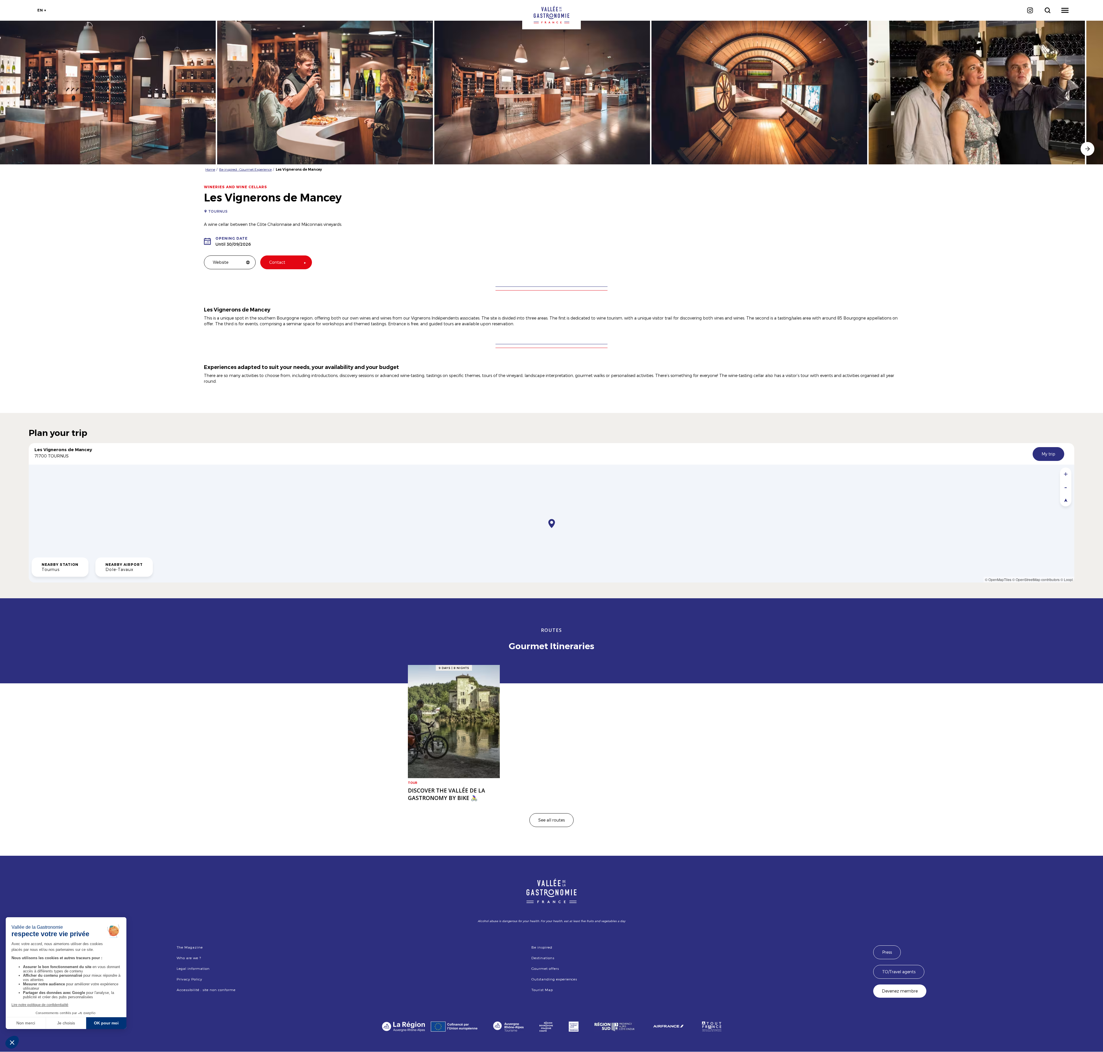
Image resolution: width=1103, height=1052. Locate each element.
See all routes (551, 820)
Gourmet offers (545, 968)
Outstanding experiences (554, 979)
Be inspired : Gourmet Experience (245, 169)
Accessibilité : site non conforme (206, 989)
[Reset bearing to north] (1065, 499)
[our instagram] (1029, 10)
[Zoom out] (1065, 486)
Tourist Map (542, 989)
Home (210, 169)
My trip (1048, 453)
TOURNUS (218, 211)
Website (220, 262)
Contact (277, 262)
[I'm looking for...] (1047, 10)
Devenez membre (900, 990)
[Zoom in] (1065, 474)
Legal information (193, 968)
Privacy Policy (189, 979)
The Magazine (190, 947)
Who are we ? (189, 957)
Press (887, 952)
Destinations (542, 957)
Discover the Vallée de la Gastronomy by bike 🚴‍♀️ (446, 794)
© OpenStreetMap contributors (1036, 579)
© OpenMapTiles (998, 579)
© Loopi (1066, 579)
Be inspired (541, 947)
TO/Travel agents (898, 971)
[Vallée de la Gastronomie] (551, 14)
